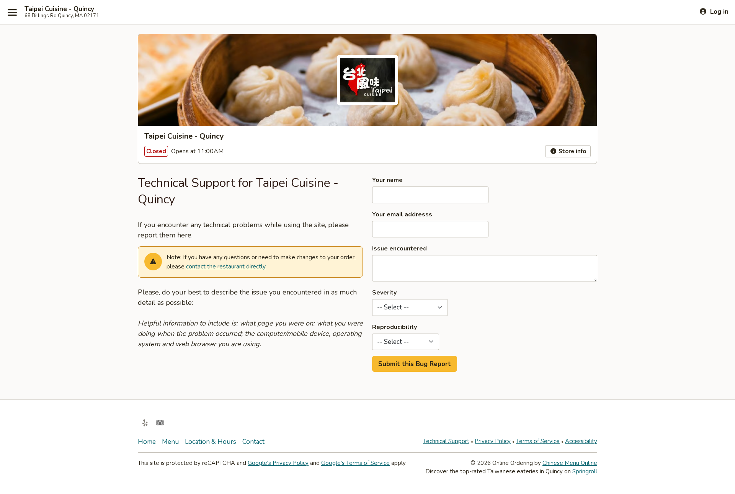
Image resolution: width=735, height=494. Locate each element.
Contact (253, 441)
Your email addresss (402, 214)
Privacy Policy (493, 441)
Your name (387, 180)
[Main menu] (12, 12)
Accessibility (581, 441)
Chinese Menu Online (569, 463)
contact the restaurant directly (226, 266)
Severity (384, 292)
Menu (170, 441)
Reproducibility (394, 327)
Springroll (584, 471)
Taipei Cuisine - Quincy (59, 9)
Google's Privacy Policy (278, 463)
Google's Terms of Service (355, 463)
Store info (571, 151)
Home (147, 441)
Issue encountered (399, 248)
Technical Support (446, 441)
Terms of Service (538, 441)
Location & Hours (210, 441)
